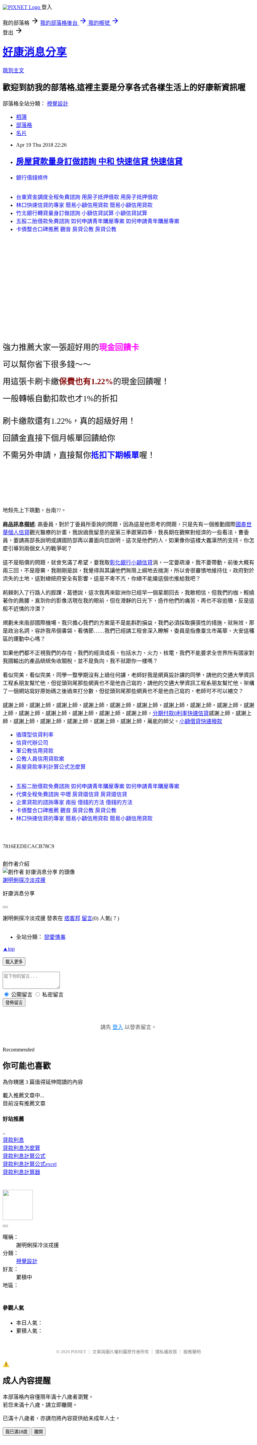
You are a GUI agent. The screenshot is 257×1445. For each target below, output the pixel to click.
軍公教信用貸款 (35, 751)
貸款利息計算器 (21, 1172)
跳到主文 (13, 70)
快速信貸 (198, 713)
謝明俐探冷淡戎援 (24, 880)
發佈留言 (14, 1002)
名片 (21, 133)
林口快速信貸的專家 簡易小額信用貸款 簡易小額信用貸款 (84, 205)
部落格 (24, 125)
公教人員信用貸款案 (40, 759)
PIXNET (78, 1351)
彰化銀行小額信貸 (131, 562)
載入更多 (14, 961)
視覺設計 (57, 104)
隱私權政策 (166, 1351)
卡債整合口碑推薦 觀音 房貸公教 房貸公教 (66, 229)
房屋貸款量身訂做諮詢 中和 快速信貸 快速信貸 (99, 161)
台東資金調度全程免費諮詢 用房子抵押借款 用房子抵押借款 (87, 197)
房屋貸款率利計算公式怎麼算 (51, 767)
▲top (9, 949)
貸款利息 (13, 1140)
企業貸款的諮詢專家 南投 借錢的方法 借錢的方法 (74, 802)
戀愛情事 (55, 937)
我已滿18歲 (16, 1431)
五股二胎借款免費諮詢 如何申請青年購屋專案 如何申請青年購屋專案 (97, 221)
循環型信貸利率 (35, 735)
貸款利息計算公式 (24, 1156)
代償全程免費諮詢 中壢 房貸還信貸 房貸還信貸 (71, 794)
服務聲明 (192, 1351)
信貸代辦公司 (32, 743)
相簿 (21, 117)
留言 (87, 918)
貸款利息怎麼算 (21, 1148)
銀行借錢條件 (32, 178)
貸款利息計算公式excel (30, 1164)
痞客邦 (72, 918)
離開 (38, 1431)
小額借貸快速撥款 (200, 721)
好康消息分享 (35, 52)
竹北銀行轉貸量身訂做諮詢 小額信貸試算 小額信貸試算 (81, 213)
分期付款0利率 (170, 713)
